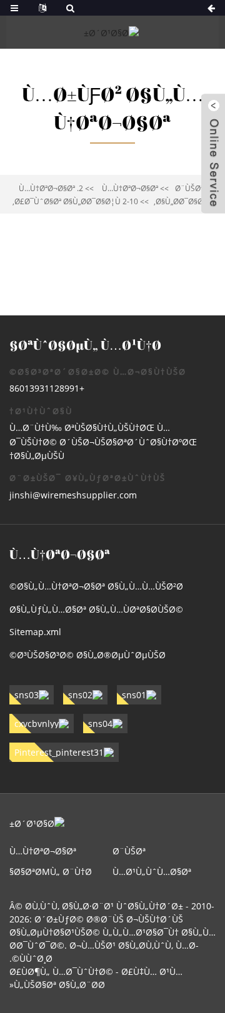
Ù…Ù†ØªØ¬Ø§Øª (130, 188)
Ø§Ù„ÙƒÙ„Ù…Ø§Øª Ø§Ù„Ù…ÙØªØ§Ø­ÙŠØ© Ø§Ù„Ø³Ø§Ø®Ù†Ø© (96, 612)
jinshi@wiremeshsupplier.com (73, 495)
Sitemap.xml (35, 632)
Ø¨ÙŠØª (189, 188)
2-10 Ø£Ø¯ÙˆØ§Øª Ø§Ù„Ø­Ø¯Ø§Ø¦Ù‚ (75, 201)
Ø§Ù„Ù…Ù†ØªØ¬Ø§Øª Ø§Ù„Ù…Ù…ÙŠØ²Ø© (96, 586)
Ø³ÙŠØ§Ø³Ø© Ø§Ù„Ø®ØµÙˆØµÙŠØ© (87, 655)
